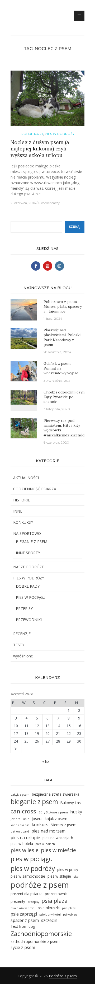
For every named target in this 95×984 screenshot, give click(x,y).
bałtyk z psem (20, 794)
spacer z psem (25, 920)
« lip (45, 761)
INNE (17, 511)
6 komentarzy (49, 203)
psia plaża (54, 900)
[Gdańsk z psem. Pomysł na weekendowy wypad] (24, 370)
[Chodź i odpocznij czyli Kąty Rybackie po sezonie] (24, 396)
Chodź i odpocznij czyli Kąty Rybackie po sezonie (64, 397)
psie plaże (69, 908)
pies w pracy (67, 869)
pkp (76, 876)
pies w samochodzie (28, 876)
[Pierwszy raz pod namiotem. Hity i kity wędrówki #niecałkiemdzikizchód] (24, 427)
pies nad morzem (48, 831)
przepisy (33, 902)
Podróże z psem (63, 975)
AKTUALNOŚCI (26, 477)
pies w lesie (25, 850)
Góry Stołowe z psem (53, 812)
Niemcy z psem (64, 824)
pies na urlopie (25, 837)
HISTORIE (21, 499)
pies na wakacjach (57, 837)
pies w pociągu (32, 859)
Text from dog (23, 926)
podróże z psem (40, 884)
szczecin (49, 920)
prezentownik (56, 893)
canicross (23, 811)
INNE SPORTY (28, 552)
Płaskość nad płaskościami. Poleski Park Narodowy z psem (62, 337)
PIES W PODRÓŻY (59, 134)
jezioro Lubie (20, 819)
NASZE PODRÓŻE (28, 566)
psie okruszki (49, 907)
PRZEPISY (24, 608)
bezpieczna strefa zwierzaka (55, 794)
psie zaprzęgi (24, 914)
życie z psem (23, 947)
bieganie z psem (34, 801)
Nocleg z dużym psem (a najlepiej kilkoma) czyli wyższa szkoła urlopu (40, 148)
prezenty (18, 901)
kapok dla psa (20, 825)
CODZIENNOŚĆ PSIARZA (34, 488)
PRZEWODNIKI (29, 619)
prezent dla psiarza (26, 893)
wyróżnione (23, 655)
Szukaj (74, 226)
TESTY (18, 644)
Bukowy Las (70, 802)
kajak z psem (56, 818)
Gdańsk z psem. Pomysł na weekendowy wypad (61, 368)
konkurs (40, 824)
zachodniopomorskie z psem (35, 941)
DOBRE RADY (32, 134)
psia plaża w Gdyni (23, 908)
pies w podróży (33, 868)
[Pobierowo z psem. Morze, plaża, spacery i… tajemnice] (24, 309)
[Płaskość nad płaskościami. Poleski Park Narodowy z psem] (24, 337)
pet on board (20, 831)
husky (76, 812)
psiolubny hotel (50, 914)
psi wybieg (70, 914)
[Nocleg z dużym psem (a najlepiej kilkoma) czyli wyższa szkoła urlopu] (47, 100)
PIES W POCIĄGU (30, 597)
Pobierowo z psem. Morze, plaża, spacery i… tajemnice (63, 306)
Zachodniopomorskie (41, 933)
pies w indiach (45, 844)
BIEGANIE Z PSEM (31, 541)
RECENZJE (22, 633)
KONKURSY (23, 522)
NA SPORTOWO (27, 533)
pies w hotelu (22, 843)
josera (37, 818)
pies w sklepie (59, 876)
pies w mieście (58, 850)
